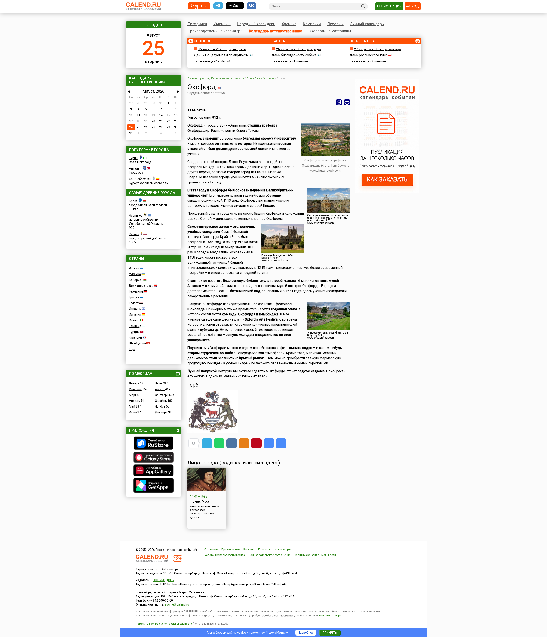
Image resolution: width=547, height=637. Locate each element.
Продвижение (230, 549)
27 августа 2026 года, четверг (377, 49)
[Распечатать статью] (347, 102)
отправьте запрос (331, 615)
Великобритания (141, 285)
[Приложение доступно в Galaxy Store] (153, 458)
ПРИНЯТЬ (329, 632)
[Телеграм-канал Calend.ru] (218, 6)
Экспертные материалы (330, 31)
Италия (134, 320)
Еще (132, 349)
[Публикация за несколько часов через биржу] (387, 191)
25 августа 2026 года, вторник (222, 49)
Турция (134, 332)
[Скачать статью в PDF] (339, 102)
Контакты (264, 549)
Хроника (289, 24)
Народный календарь (256, 24)
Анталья (135, 168)
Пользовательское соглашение (269, 555)
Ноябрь (160, 406)
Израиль (135, 308)
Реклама (248, 549)
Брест (133, 201)
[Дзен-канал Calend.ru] (235, 6)
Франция (135, 337)
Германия (136, 291)
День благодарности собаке (294, 55)
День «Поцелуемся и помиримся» (221, 55)
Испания (135, 314)
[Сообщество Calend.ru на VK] (251, 6)
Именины (222, 24)
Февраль (135, 389)
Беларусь (136, 280)
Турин (133, 158)
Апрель (134, 400)
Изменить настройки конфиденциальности (164, 623)
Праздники (197, 24)
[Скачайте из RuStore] (153, 443)
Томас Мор (199, 501)
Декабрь (161, 412)
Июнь (133, 412)
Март (132, 395)
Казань (134, 234)
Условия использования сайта (224, 555)
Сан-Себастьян (140, 179)
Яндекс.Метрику (277, 632)
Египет (134, 303)
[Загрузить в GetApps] (153, 486)
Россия (134, 268)
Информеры (283, 549)
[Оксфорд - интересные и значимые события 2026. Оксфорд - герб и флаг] (269, 443)
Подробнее (306, 632)
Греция (134, 297)
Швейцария (137, 343)
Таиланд (135, 326)
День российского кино (369, 55)
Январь (134, 383)
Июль (159, 383)
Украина (135, 274)
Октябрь (161, 400)
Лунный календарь (367, 24)
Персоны (335, 24)
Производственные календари (215, 31)
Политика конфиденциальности (315, 555)
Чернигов (136, 215)
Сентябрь (162, 395)
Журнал (199, 5)
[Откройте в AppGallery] (153, 470)
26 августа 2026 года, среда (298, 49)
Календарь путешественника (275, 31)
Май (132, 406)
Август (160, 389)
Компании (312, 24)
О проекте (211, 549)
